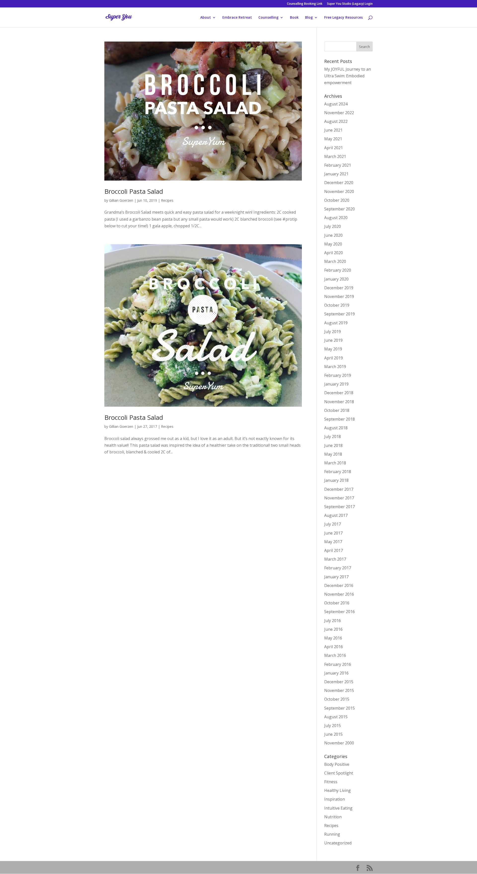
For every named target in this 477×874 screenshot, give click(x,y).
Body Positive (336, 764)
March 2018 (335, 463)
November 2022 (339, 112)
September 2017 (339, 506)
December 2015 (338, 681)
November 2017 (339, 498)
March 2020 (335, 261)
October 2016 (336, 603)
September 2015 (339, 708)
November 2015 (339, 690)
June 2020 (333, 235)
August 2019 (336, 323)
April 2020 (333, 252)
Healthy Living (337, 790)
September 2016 (339, 611)
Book (294, 18)
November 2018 (339, 401)
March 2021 (335, 156)
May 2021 (333, 139)
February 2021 (337, 165)
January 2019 (336, 384)
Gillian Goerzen (121, 200)
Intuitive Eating (338, 808)
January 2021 (336, 174)
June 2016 (333, 629)
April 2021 (333, 147)
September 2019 (339, 314)
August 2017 (336, 515)
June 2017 (333, 533)
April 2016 (333, 646)
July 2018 (332, 436)
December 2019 (338, 288)
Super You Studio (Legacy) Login (350, 4)
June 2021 (333, 130)
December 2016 (338, 585)
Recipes (167, 200)
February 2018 (337, 471)
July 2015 (332, 725)
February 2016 (337, 664)
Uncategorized (338, 843)
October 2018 (336, 410)
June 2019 (333, 340)
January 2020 (336, 279)
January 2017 (336, 577)
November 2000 (339, 743)
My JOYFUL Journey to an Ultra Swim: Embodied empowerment (347, 75)
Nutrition (333, 817)
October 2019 (336, 305)
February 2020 (337, 270)
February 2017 (337, 568)
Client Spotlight (338, 773)
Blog (309, 18)
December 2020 (338, 182)
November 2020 (339, 191)
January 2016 (336, 673)
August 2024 (336, 104)
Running (332, 834)
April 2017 (333, 550)
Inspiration (334, 799)
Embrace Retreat (237, 18)
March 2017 (335, 559)
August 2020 (336, 217)
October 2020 (336, 200)
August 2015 (336, 717)
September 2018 (339, 419)
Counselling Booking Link (304, 4)
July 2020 (332, 226)
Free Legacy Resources (343, 18)
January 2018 (336, 480)
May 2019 (333, 349)
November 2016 (339, 594)
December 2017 (338, 489)
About (205, 18)
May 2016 (333, 638)
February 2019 (337, 375)
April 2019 (333, 358)
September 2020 (339, 209)
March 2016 (335, 655)
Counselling (268, 18)
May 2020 (333, 244)
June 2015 (333, 734)
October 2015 (336, 699)
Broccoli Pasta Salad (133, 191)
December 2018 (338, 392)
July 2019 (332, 331)
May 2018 (333, 454)
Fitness (330, 781)
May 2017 (333, 541)
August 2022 (336, 121)
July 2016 (332, 620)
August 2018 (336, 428)
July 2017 (332, 524)
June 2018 (333, 445)
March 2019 (335, 366)
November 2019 (339, 296)
